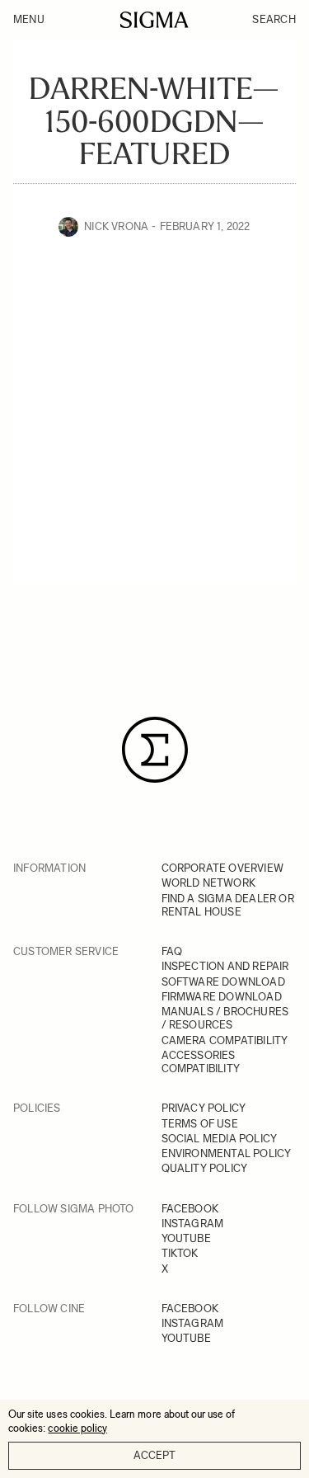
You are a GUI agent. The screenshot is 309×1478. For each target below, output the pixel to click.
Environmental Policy (227, 1153)
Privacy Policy (204, 1108)
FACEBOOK (190, 1209)
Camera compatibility (225, 1040)
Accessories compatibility (201, 1062)
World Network (209, 883)
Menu (28, 19)
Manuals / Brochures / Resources (225, 1018)
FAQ (172, 951)
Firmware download (222, 997)
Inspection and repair (225, 966)
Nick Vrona (116, 226)
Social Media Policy (220, 1138)
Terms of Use (200, 1124)
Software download (223, 982)
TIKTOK (180, 1253)
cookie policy (77, 1428)
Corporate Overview (223, 868)
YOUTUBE (186, 1238)
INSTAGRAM (193, 1223)
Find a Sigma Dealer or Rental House (228, 905)
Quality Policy (205, 1168)
